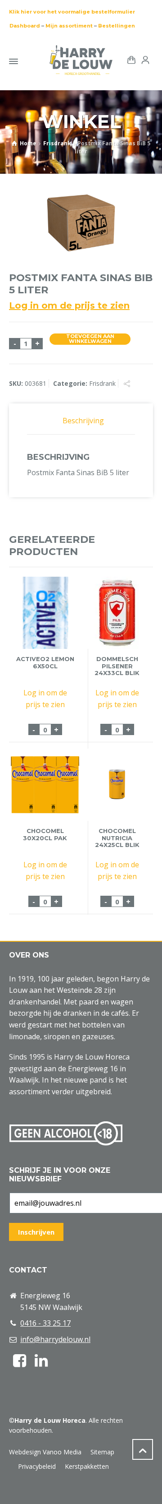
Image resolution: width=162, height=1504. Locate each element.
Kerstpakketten (87, 1466)
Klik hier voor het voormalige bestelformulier (72, 12)
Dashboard (24, 26)
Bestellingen (116, 26)
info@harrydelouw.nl (55, 1339)
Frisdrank (57, 143)
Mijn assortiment (69, 26)
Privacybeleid (37, 1466)
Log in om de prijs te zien (69, 305)
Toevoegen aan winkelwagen (90, 339)
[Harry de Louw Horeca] (81, 60)
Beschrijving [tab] (83, 421)
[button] (11, 1492)
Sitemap (102, 1452)
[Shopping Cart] (129, 59)
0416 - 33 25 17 (45, 1323)
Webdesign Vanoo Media (45, 1452)
